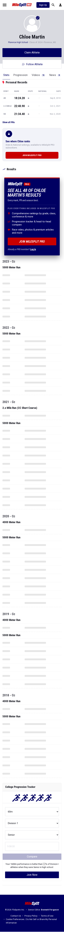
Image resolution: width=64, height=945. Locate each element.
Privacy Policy (30, 916)
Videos (38, 75)
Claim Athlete (32, 52)
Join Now (32, 874)
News (54, 75)
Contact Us (16, 916)
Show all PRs (8, 122)
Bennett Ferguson (50, 910)
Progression (20, 75)
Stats (6, 75)
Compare (32, 856)
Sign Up (43, 5)
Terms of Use (47, 916)
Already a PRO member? (22, 249)
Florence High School (18, 42)
